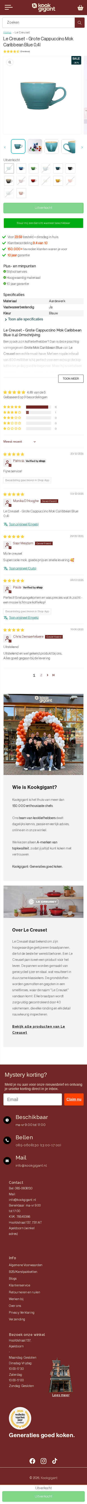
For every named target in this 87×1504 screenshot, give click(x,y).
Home (7, 32)
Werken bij (16, 1299)
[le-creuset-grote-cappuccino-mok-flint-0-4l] (9, 181)
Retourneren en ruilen (24, 1292)
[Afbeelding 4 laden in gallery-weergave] (68, 146)
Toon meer (71, 378)
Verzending (17, 1319)
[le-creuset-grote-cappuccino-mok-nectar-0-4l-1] (58, 181)
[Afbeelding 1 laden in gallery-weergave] (18, 146)
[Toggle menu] (8, 7)
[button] (80, 7)
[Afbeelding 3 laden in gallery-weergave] (52, 146)
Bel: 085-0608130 (21, 1188)
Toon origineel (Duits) (22, 568)
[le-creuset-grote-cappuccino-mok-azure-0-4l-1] (21, 169)
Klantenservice (19, 1285)
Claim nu (73, 1099)
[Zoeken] (80, 22)
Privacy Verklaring (22, 1312)
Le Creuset (22, 32)
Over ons (15, 1306)
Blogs (13, 1278)
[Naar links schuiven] (5, 147)
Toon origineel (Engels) (24, 524)
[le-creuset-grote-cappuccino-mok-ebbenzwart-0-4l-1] (70, 169)
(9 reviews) (25, 51)
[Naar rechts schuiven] (82, 147)
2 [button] (41, 675)
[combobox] (43, 23)
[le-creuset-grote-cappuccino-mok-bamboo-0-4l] (33, 169)
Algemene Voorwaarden (26, 1265)
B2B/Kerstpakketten (23, 1272)
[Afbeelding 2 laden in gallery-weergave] (35, 146)
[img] (13, 454)
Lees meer (60, 1395)
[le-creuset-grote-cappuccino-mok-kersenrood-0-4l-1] (33, 181)
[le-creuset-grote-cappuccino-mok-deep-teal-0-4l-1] (58, 169)
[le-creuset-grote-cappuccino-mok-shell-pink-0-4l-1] (21, 193)
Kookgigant (49, 1478)
